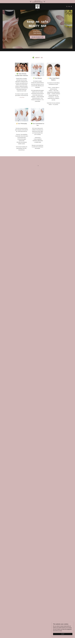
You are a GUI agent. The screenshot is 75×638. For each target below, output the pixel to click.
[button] (69, 6)
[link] (37, 6)
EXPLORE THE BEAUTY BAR (37, 37)
